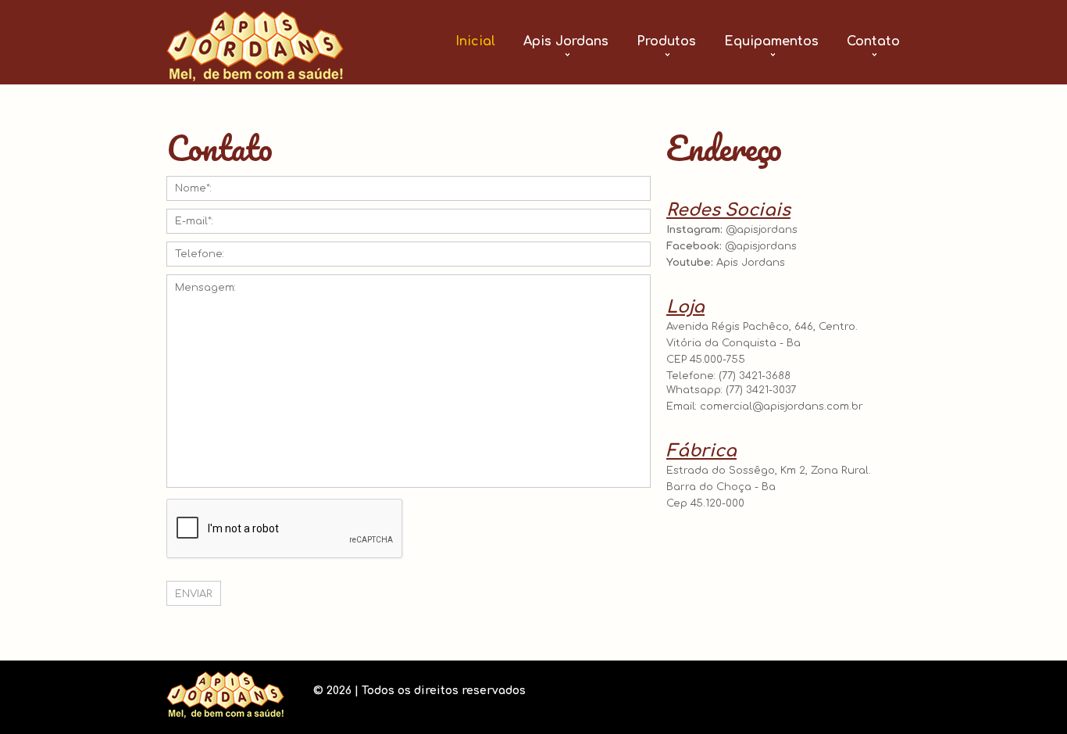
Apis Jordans (565, 41)
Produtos (666, 41)
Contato (873, 41)
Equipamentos (771, 41)
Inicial (475, 41)
